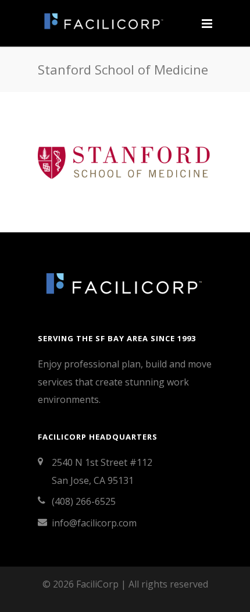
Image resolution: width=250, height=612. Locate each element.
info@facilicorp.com (94, 523)
